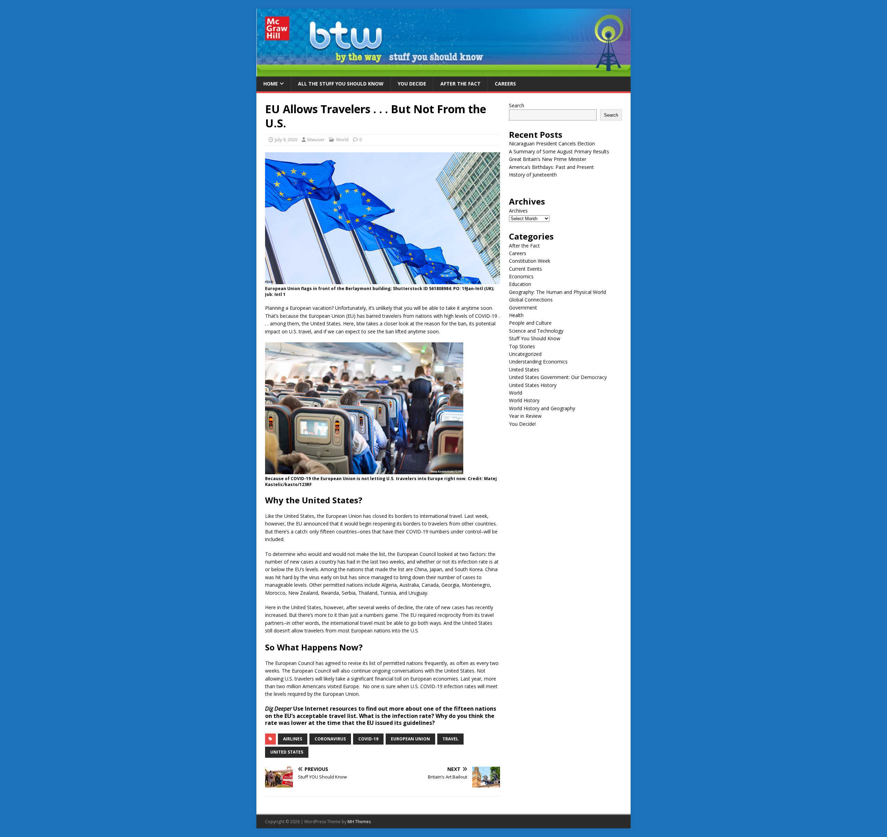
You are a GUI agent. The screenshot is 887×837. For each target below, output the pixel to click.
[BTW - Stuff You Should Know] (443, 72)
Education (520, 284)
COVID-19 (368, 739)
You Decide (412, 83)
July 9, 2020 (286, 139)
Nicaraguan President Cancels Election (552, 143)
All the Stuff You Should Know (341, 83)
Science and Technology (536, 330)
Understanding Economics (538, 361)
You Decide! (522, 424)
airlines (292, 739)
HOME (270, 83)
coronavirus (330, 739)
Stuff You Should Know (534, 338)
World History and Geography (542, 408)
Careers (505, 83)
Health (516, 315)
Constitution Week (529, 261)
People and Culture (530, 323)
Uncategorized (525, 354)
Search (516, 105)
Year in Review (525, 416)
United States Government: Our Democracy (558, 377)
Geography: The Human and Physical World (557, 292)
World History (524, 400)
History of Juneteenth (533, 174)
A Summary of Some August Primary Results (559, 151)
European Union (410, 739)
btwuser (316, 139)
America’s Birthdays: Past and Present (551, 167)
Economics (521, 276)
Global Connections (531, 299)
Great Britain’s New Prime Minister (547, 159)
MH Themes (359, 822)
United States (286, 752)
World (342, 139)
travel (450, 739)
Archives (518, 210)
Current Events (525, 269)
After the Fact (460, 83)
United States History (532, 385)
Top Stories (522, 346)
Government (523, 307)
